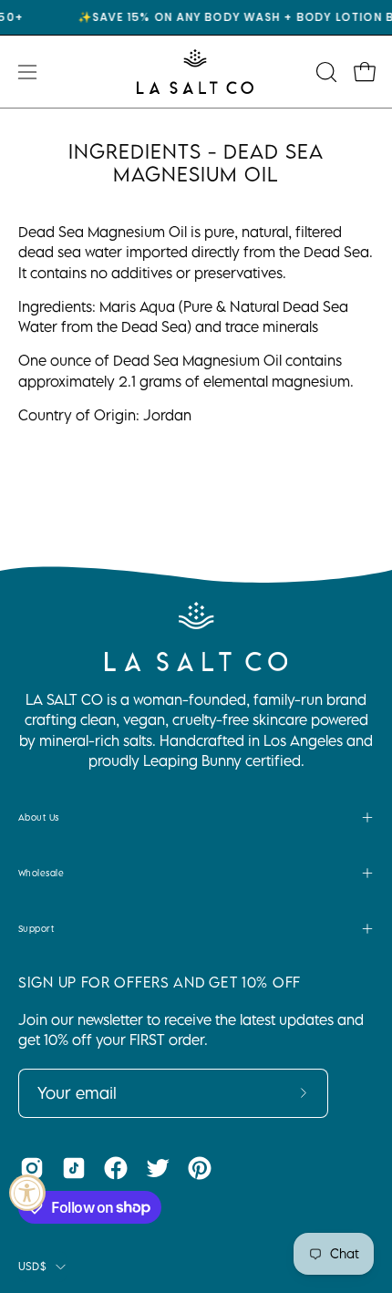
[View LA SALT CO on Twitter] (157, 1168)
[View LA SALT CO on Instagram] (32, 1168)
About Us (38, 817)
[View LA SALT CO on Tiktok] (74, 1168)
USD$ (32, 1266)
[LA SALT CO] (196, 71)
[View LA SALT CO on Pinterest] (199, 1168)
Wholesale (41, 872)
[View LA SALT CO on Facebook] (115, 1168)
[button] (324, 72)
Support (36, 928)
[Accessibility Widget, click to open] (27, 1192)
